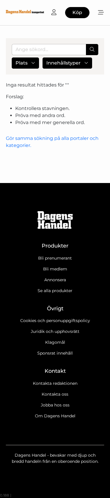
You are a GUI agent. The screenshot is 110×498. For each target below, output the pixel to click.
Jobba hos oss (55, 405)
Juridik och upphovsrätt (55, 331)
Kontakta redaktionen (55, 383)
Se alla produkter (55, 290)
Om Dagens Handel (55, 416)
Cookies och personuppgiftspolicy (55, 320)
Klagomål (55, 342)
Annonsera (55, 279)
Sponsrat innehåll (55, 353)
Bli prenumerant (55, 258)
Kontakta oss (55, 394)
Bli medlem (55, 269)
